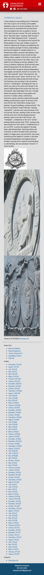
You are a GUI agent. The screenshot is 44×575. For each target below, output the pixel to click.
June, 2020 (12, 398)
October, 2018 (13, 443)
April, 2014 (12, 465)
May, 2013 (12, 489)
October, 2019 (13, 415)
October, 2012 (14, 506)
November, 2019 (14, 412)
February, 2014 (14, 467)
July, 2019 (12, 422)
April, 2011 (12, 547)
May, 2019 (12, 427)
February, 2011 (14, 551)
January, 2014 (13, 470)
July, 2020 (12, 395)
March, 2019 (13, 431)
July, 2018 (12, 451)
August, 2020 (14, 393)
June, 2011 (12, 542)
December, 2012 (14, 501)
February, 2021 (14, 378)
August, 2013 (13, 482)
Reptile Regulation (14, 351)
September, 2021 (14, 364)
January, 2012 (13, 527)
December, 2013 (14, 472)
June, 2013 (12, 486)
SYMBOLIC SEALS (13, 17)
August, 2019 (13, 419)
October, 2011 (13, 535)
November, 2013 (14, 474)
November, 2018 (14, 441)
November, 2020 (14, 386)
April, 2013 (12, 491)
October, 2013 (14, 477)
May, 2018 (13, 455)
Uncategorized (24, 338)
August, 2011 (13, 539)
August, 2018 (14, 448)
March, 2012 (13, 523)
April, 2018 (12, 458)
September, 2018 (14, 446)
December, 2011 (14, 530)
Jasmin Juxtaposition (15, 353)
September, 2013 (14, 479)
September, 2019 (14, 417)
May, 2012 (12, 518)
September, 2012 (14, 508)
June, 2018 (13, 453)
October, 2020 (14, 388)
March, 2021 (13, 376)
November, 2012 (14, 503)
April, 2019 (12, 429)
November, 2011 (14, 532)
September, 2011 (14, 537)
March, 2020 (13, 402)
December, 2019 (14, 410)
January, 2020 (14, 407)
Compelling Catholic (15, 355)
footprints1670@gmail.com (22, 570)
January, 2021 (14, 381)
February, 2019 (14, 434)
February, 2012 (14, 525)
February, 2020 (14, 405)
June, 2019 (12, 424)
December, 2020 (14, 383)
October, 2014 (13, 460)
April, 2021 (12, 374)
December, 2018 (14, 439)
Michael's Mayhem (14, 348)
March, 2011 (13, 549)
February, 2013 (14, 496)
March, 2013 (13, 494)
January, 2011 (13, 554)
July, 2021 (12, 369)
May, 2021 (12, 371)
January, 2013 (14, 498)
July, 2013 (12, 484)
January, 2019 (13, 436)
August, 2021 (13, 366)
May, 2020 (12, 400)
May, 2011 (12, 544)
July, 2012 (12, 513)
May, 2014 (12, 463)
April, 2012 (12, 520)
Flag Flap (11, 358)
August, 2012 (13, 510)
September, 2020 (15, 390)
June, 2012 (12, 515)
